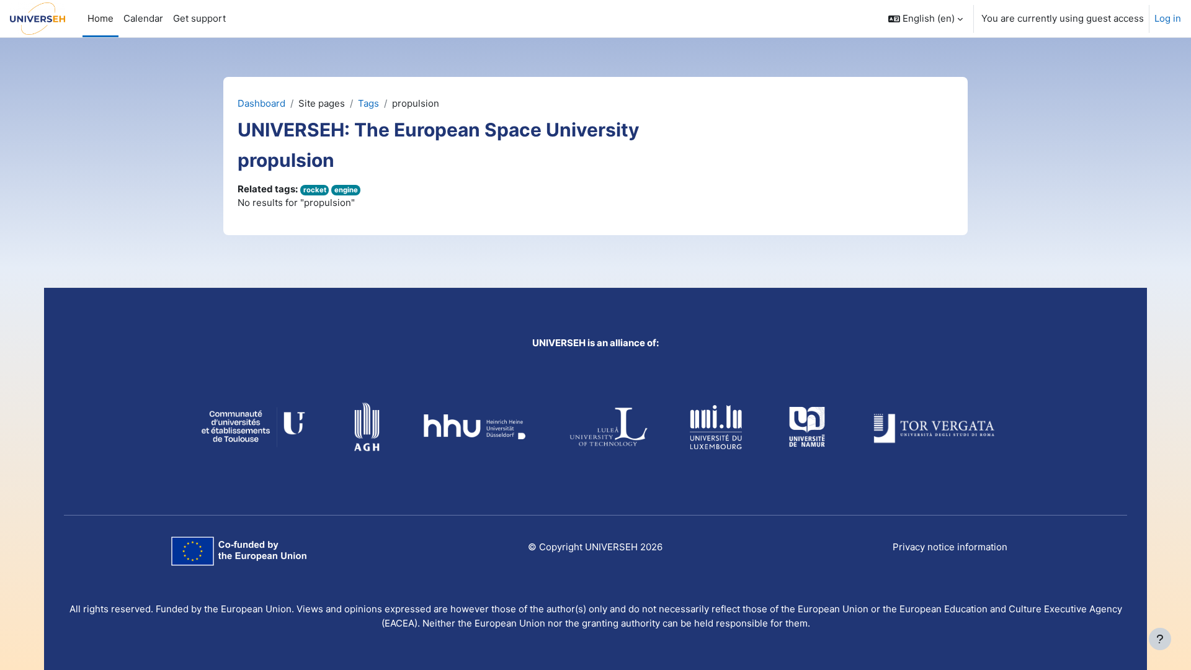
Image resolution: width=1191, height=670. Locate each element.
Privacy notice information (950, 547)
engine (346, 189)
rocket (314, 189)
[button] (925, 18)
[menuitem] (199, 18)
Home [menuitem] (100, 18)
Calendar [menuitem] (143, 18)
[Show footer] (1160, 639)
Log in (1167, 18)
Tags (368, 103)
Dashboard (261, 103)
